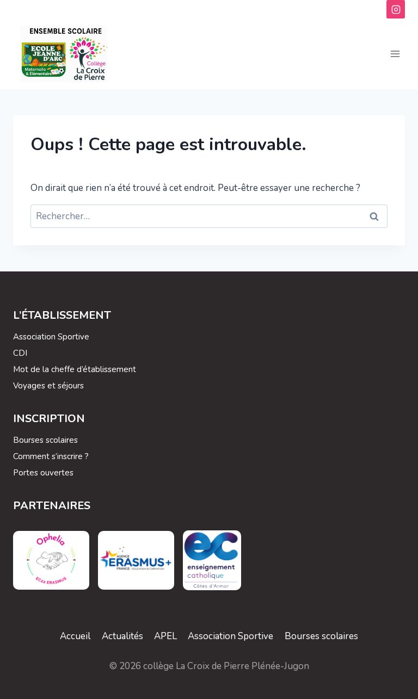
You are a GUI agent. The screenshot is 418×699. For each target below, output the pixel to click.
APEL (165, 636)
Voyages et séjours (48, 385)
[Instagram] (395, 9)
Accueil (75, 636)
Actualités (122, 636)
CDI (20, 353)
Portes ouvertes (43, 472)
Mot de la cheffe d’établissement (74, 369)
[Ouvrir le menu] (395, 54)
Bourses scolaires (45, 440)
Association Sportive (51, 336)
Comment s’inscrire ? (51, 456)
